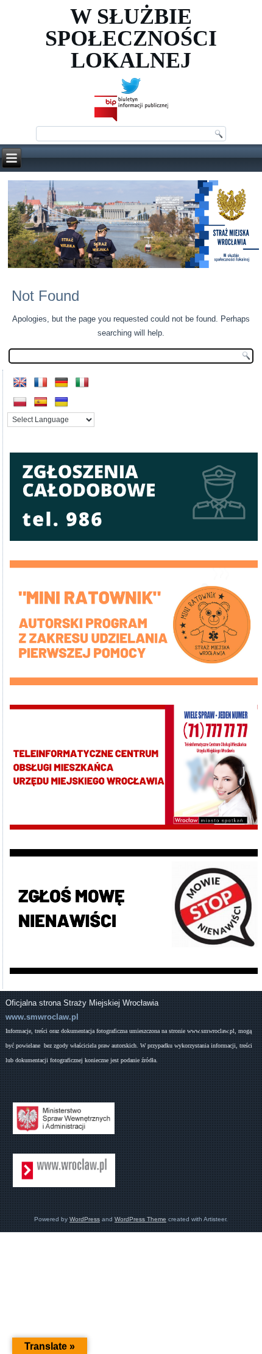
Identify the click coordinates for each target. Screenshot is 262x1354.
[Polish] (20, 402)
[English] (20, 383)
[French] (41, 383)
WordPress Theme (140, 1219)
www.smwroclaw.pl (42, 1016)
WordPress (84, 1219)
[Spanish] (41, 402)
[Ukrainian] (61, 402)
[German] (61, 383)
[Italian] (82, 383)
